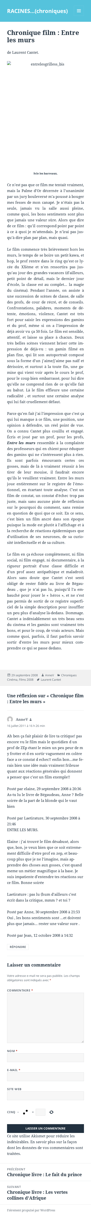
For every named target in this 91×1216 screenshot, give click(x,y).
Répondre (18, 947)
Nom (12, 1051)
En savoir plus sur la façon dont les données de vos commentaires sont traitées (45, 1147)
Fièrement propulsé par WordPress (31, 1210)
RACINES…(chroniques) (37, 10)
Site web (14, 1089)
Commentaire (20, 990)
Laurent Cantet (51, 680)
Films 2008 (26, 680)
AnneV (49, 675)
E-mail (14, 1070)
